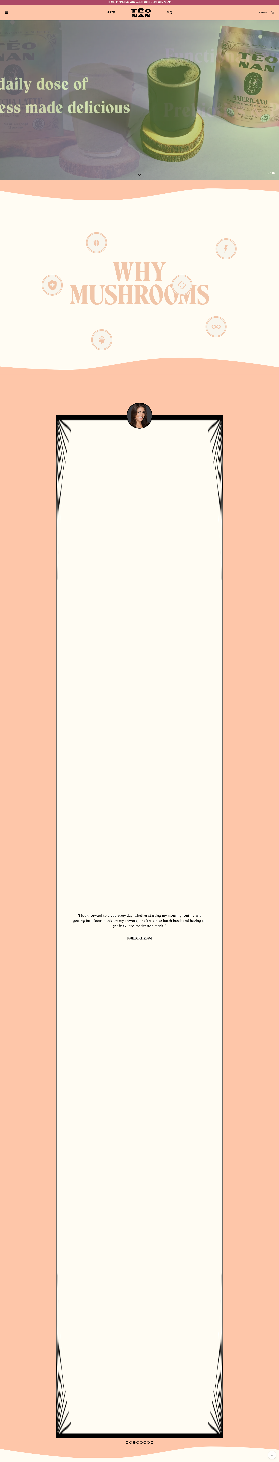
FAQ (169, 12)
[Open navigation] (6, 12)
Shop (111, 12)
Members (263, 12)
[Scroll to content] (139, 175)
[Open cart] (272, 12)
